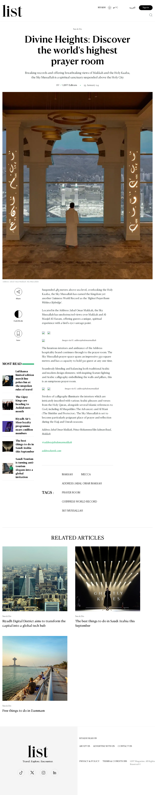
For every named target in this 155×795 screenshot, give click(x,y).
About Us (84, 746)
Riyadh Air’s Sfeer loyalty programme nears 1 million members (24, 426)
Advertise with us (104, 746)
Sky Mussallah (72, 511)
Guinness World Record (79, 501)
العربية (132, 8)
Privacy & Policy (89, 761)
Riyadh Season (88, 738)
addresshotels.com (51, 451)
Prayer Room (71, 492)
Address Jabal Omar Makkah (82, 483)
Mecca (86, 474)
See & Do (77, 29)
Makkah (67, 474)
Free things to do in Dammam (23, 710)
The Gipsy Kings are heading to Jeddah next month (23, 404)
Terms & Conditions (114, 761)
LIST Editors (70, 85)
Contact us (125, 746)
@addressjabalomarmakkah (57, 442)
